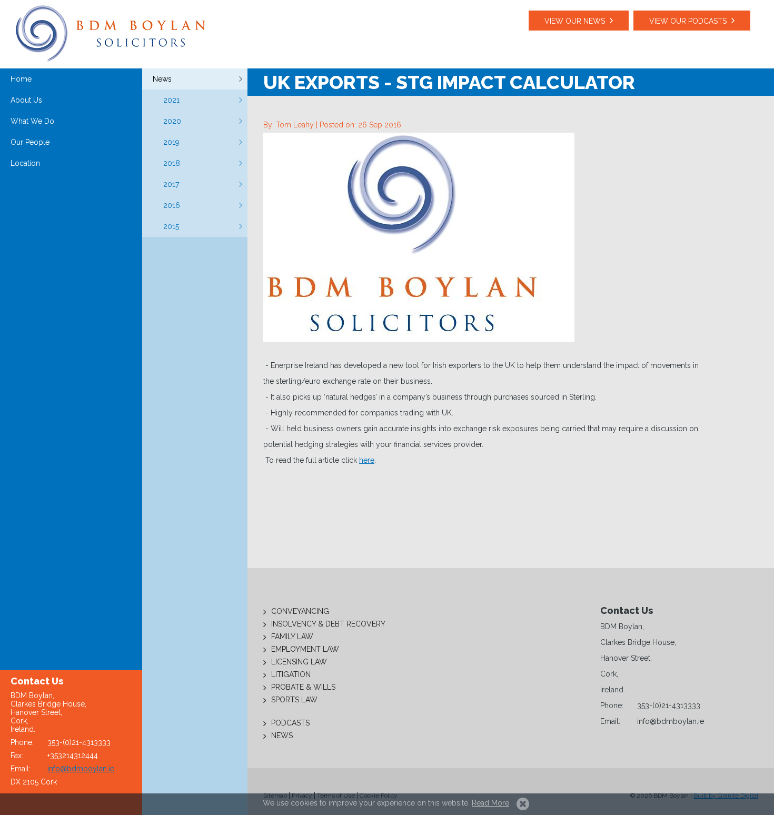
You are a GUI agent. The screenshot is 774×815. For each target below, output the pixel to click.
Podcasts (290, 723)
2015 (171, 226)
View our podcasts (688, 21)
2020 (172, 121)
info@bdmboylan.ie (80, 768)
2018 (171, 163)
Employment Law (305, 649)
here (366, 460)
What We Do (32, 121)
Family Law (292, 636)
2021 (171, 100)
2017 (171, 184)
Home (21, 79)
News (162, 79)
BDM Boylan (110, 33)
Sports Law (294, 699)
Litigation (291, 674)
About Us (26, 100)
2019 (171, 142)
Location (25, 163)
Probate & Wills (303, 687)
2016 (171, 205)
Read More (490, 803)
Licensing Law (299, 662)
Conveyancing (300, 611)
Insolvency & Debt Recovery (328, 624)
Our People (30, 142)
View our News (574, 21)
